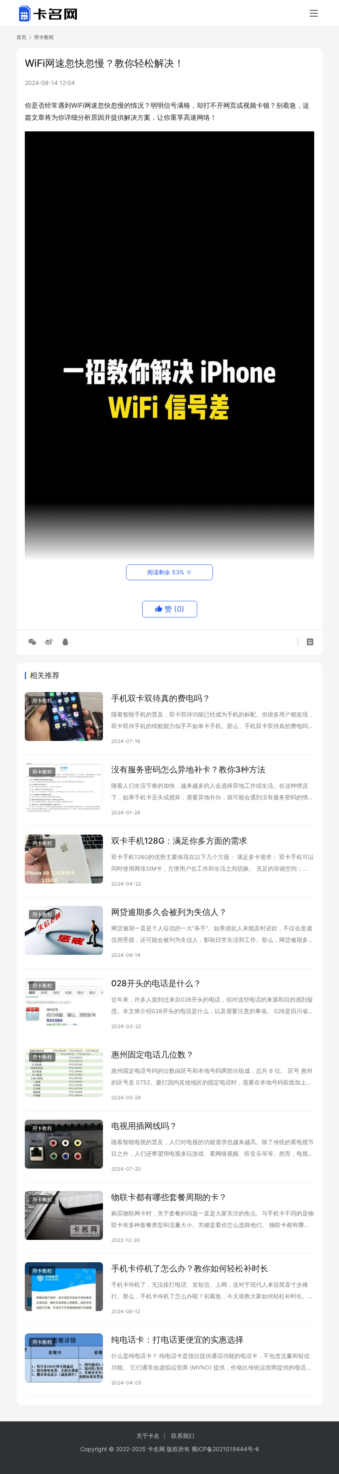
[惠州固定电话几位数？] (64, 1072)
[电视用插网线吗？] (64, 1144)
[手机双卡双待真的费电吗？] (64, 716)
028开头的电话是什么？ (156, 983)
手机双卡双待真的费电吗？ (160, 698)
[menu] (313, 13)
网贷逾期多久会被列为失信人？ (169, 912)
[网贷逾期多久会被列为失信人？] (64, 930)
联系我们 (182, 1435)
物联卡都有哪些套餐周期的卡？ (169, 1197)
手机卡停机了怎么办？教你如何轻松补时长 (189, 1268)
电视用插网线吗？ (144, 1126)
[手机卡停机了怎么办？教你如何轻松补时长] (64, 1286)
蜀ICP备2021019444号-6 (225, 1448)
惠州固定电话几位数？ (152, 1055)
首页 (21, 37)
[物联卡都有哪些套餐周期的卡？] (64, 1215)
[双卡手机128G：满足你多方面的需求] (64, 859)
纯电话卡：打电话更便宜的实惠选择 (177, 1340)
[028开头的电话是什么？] (64, 1001)
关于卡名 (148, 1435)
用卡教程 (42, 700)
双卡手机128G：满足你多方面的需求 (179, 841)
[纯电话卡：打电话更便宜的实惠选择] (64, 1358)
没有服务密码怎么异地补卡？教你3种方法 (188, 770)
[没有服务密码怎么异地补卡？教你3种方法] (64, 787)
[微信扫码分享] (32, 641)
